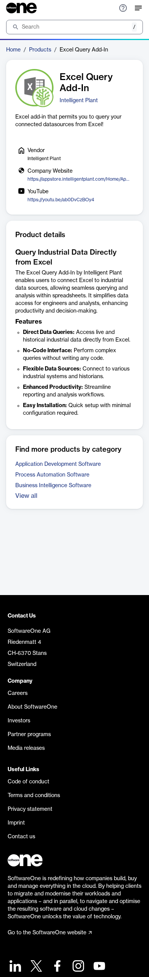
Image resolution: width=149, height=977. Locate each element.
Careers (18, 693)
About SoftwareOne (32, 707)
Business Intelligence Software (53, 485)
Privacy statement (30, 809)
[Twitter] (35, 967)
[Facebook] (56, 967)
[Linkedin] (14, 967)
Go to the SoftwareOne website (47, 932)
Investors (19, 721)
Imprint (16, 823)
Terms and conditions (34, 795)
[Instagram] (77, 967)
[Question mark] (123, 8)
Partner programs (29, 734)
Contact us (21, 836)
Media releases (26, 748)
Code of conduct (28, 781)
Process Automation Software (52, 475)
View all (26, 496)
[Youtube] (98, 967)
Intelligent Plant (79, 100)
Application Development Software (58, 464)
